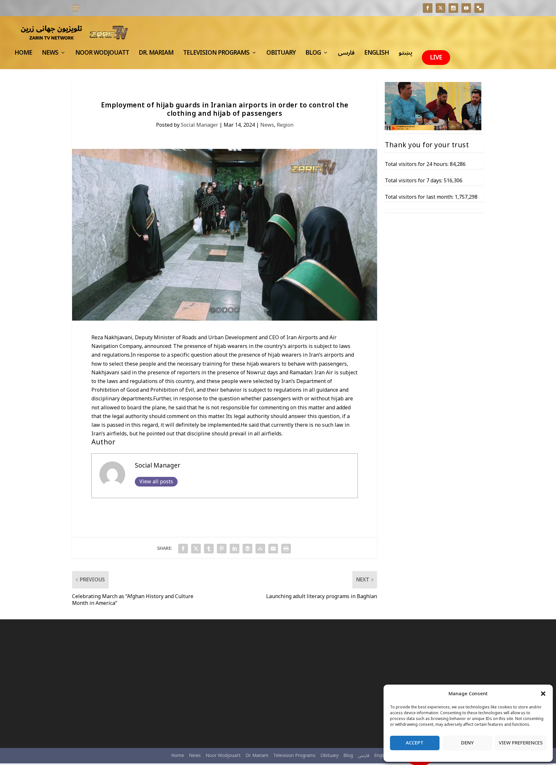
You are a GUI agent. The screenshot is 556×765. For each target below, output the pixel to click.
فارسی (346, 54)
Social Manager (199, 125)
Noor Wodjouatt (102, 54)
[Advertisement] (138, 684)
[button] (543, 693)
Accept (414, 743)
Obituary (281, 54)
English (376, 54)
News (50, 54)
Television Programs (216, 54)
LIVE (436, 57)
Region (285, 125)
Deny (467, 743)
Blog (313, 54)
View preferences (521, 743)
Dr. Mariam (156, 54)
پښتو (405, 54)
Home (23, 54)
